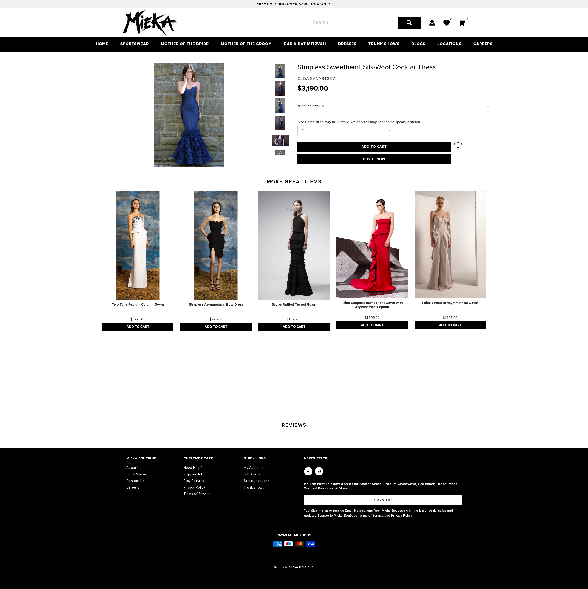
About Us (133, 468)
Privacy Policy (194, 487)
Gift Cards (252, 474)
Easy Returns (194, 481)
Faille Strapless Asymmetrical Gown (450, 303)
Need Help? (193, 468)
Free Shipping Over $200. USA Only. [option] (294, 4)
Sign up (383, 500)
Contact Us (135, 481)
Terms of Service (197, 494)
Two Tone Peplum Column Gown (138, 304)
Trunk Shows (136, 474)
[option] (138, 261)
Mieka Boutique (301, 567)
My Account (253, 468)
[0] (446, 23)
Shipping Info (194, 474)
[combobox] (365, 23)
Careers (132, 487)
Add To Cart (138, 326)
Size (300, 122)
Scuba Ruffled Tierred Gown (294, 304)
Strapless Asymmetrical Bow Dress (216, 304)
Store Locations (256, 481)
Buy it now (374, 159)
